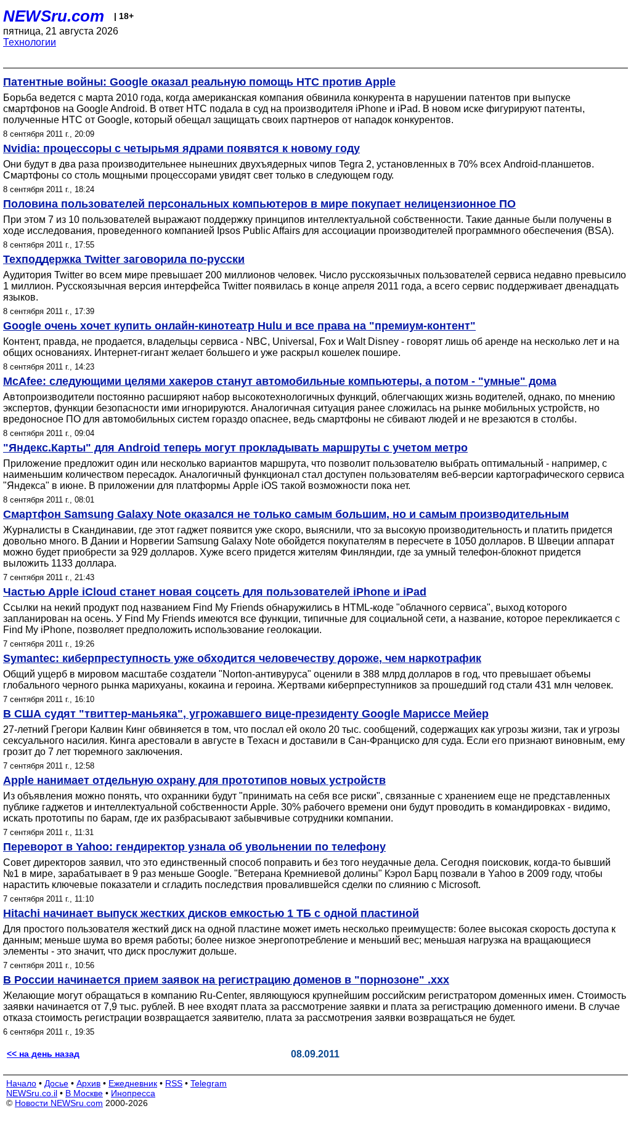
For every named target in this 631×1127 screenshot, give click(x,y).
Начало (21, 1083)
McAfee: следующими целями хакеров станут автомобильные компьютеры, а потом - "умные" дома (279, 381)
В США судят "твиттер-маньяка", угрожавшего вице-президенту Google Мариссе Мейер (246, 714)
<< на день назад (43, 1054)
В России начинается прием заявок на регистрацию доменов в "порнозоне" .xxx (226, 980)
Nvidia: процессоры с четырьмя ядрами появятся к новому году (181, 148)
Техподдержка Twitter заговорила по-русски (124, 259)
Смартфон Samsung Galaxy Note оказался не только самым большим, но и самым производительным (286, 514)
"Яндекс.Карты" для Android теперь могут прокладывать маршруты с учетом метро (235, 448)
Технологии (29, 42)
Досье (56, 1083)
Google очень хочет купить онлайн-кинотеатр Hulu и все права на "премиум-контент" (239, 326)
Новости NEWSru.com (59, 1103)
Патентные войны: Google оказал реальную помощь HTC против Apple (199, 82)
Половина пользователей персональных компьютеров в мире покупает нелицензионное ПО (259, 204)
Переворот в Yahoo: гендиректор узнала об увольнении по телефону (194, 847)
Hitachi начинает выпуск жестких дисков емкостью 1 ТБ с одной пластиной (211, 913)
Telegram (208, 1083)
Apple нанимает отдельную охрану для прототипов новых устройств (194, 780)
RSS (173, 1083)
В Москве (84, 1093)
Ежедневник (132, 1083)
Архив (88, 1083)
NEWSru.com (53, 16)
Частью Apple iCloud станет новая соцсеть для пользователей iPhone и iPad (214, 592)
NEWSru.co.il (31, 1093)
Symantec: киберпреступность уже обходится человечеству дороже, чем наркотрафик (242, 658)
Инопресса (133, 1093)
